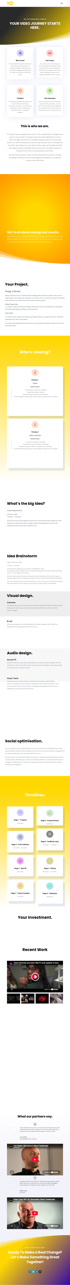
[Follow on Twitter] (33, 1271)
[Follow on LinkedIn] (36, 1271)
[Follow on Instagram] (40, 1271)
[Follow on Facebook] (30, 1271)
